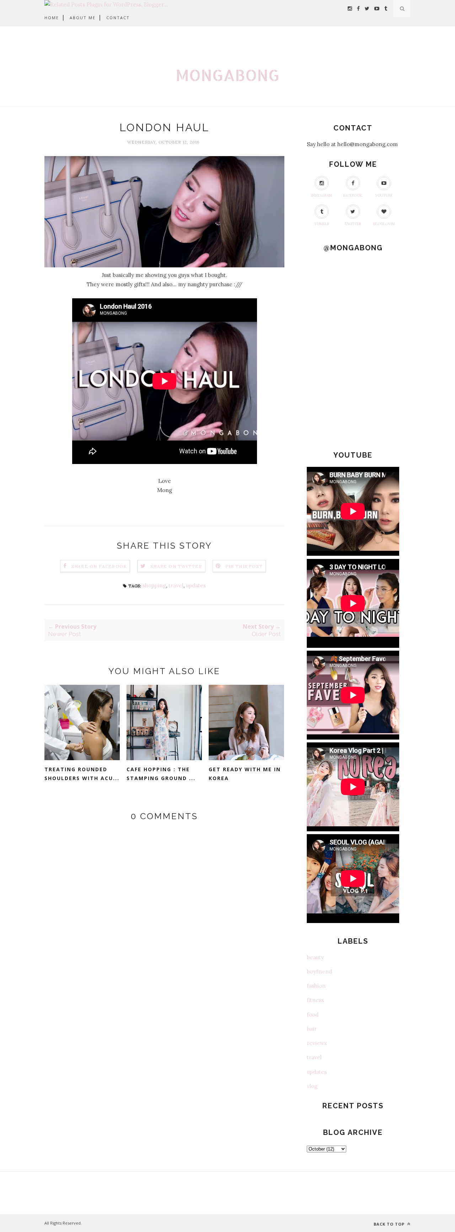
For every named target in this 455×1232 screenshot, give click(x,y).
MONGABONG (227, 75)
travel (175, 585)
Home (51, 17)
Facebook (352, 195)
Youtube (384, 195)
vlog (312, 1086)
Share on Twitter (176, 566)
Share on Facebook (99, 566)
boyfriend (319, 971)
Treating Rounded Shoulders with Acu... (81, 774)
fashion (316, 985)
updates (196, 585)
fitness (315, 1000)
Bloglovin (384, 224)
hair (312, 1028)
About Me (83, 17)
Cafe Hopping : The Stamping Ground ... (161, 774)
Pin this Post (244, 566)
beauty (315, 957)
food (312, 1014)
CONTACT (118, 17)
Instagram (321, 195)
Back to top (390, 1224)
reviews (317, 1043)
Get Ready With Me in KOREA (245, 774)
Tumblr (321, 224)
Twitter (353, 224)
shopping (154, 585)
